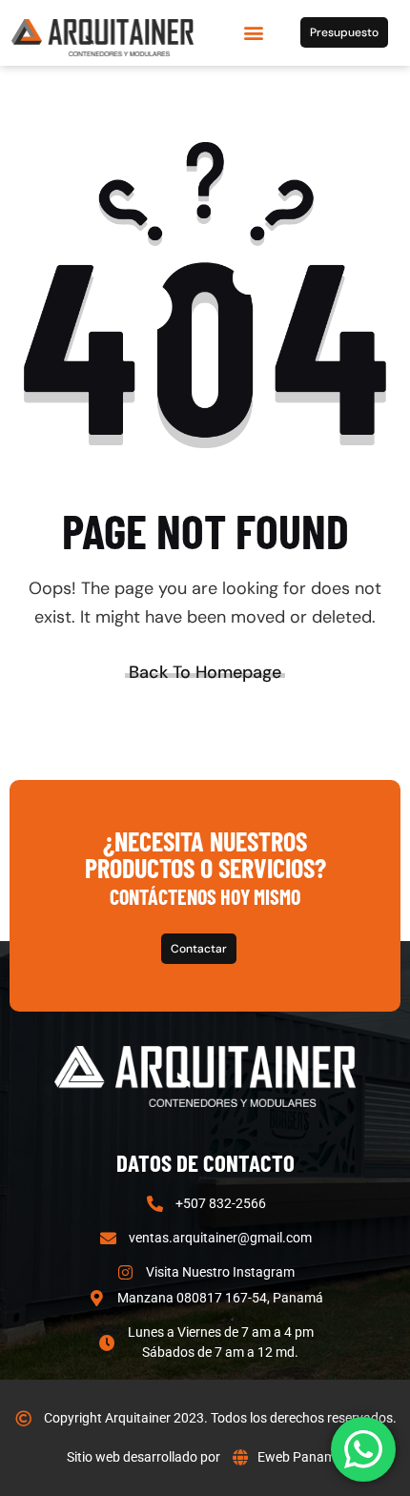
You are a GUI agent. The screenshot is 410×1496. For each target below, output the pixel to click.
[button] (253, 33)
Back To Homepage (205, 672)
